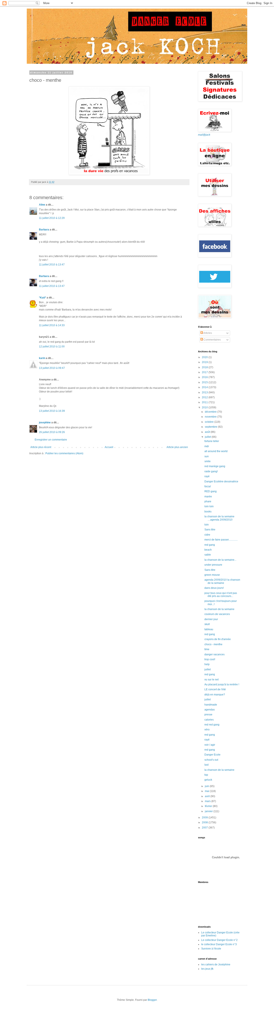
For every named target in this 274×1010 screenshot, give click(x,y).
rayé (207, 476)
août (208, 431)
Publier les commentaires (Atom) (64, 453)
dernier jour (211, 619)
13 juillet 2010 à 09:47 (52, 367)
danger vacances (214, 654)
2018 (205, 367)
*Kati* (42, 297)
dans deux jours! (214, 587)
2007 (205, 827)
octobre (209, 421)
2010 (205, 407)
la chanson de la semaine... (220, 559)
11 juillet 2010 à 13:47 (52, 264)
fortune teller (211, 441)
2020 (205, 357)
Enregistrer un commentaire (51, 439)
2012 (205, 397)
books (207, 511)
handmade (210, 704)
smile (207, 461)
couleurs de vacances (217, 614)
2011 (205, 402)
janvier (209, 811)
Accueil (109, 447)
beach (208, 549)
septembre (211, 426)
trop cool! (209, 659)
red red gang (211, 724)
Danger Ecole (212, 754)
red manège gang (214, 466)
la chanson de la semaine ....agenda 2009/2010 (219, 518)
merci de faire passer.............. (221, 539)
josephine (45, 422)
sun (206, 456)
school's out (211, 759)
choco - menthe (213, 644)
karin (42, 358)
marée (208, 496)
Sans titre (209, 529)
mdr (206, 446)
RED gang (210, 491)
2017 (205, 372)
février (209, 806)
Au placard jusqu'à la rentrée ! (221, 684)
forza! (207, 486)
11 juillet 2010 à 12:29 (52, 218)
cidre (207, 534)
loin (206, 524)
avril (207, 796)
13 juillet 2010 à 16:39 (52, 410)
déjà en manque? (214, 694)
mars (208, 801)
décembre (211, 411)
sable (207, 554)
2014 (205, 387)
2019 (205, 362)
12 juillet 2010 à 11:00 (52, 346)
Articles (207, 333)
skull (207, 624)
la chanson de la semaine (219, 609)
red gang (209, 544)
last (206, 764)
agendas (209, 709)
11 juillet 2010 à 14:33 (52, 325)
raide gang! (211, 471)
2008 (205, 822)
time (206, 649)
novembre (211, 416)
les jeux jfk (207, 968)
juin (207, 786)
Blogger (152, 999)
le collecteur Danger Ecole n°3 (219, 944)
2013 (205, 392)
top (206, 774)
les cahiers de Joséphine (215, 964)
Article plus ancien (177, 447)
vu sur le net (211, 679)
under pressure (213, 564)
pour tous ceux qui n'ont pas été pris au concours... (220, 595)
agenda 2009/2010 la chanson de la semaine (222, 581)
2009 (205, 817)
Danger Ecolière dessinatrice (221, 481)
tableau (208, 629)
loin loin (209, 506)
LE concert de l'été (215, 689)
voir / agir (209, 744)
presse (208, 714)
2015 (205, 382)
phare (207, 501)
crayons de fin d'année (217, 639)
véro (207, 729)
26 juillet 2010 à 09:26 (52, 432)
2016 (205, 377)
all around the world (216, 451)
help (207, 664)
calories (209, 719)
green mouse (212, 574)
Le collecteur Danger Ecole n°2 (219, 940)
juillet (208, 436)
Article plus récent (40, 447)
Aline (42, 204)
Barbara (44, 229)
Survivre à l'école (211, 948)
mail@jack (204, 134)
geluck (208, 779)
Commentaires (212, 339)
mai (207, 791)
